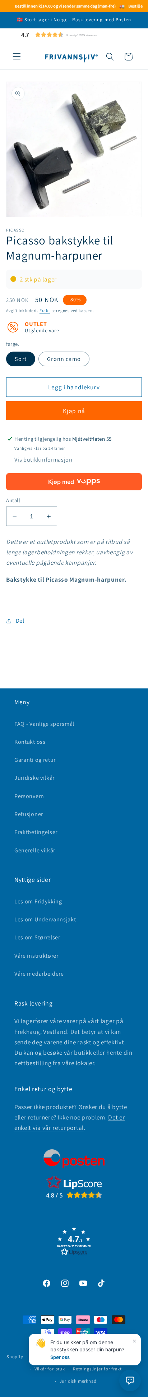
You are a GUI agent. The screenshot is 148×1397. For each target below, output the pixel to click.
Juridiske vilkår (34, 778)
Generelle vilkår (34, 850)
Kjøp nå (74, 411)
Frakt (45, 310)
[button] (76, 34)
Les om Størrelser (37, 937)
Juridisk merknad (78, 1381)
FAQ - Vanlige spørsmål (44, 724)
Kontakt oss (30, 742)
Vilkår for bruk (49, 1369)
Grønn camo (64, 359)
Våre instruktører (36, 955)
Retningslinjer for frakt (97, 1369)
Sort (21, 359)
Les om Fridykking (38, 901)
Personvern (29, 796)
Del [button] (20, 620)
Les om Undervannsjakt (45, 919)
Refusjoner (28, 814)
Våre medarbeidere (39, 973)
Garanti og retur (35, 760)
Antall (13, 500)
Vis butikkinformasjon (43, 459)
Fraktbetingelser (35, 832)
